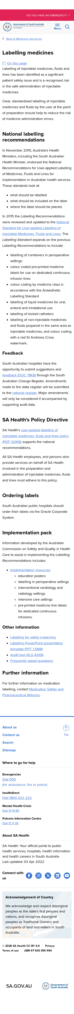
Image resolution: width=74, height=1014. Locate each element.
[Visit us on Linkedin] (57, 875)
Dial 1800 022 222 (17, 798)
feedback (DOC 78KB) (19, 375)
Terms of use (10, 950)
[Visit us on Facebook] (29, 875)
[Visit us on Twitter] (48, 875)
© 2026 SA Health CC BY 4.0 (21, 946)
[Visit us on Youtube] (67, 875)
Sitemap (9, 750)
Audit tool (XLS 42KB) (26, 655)
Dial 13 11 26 (10, 823)
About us (9, 727)
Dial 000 (9, 779)
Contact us (11, 735)
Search (7, 742)
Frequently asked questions (31, 661)
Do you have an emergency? (47, 15)
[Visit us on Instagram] (38, 875)
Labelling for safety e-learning (33, 637)
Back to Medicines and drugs (24, 39)
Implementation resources (30, 570)
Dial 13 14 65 (10, 811)
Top (66, 735)
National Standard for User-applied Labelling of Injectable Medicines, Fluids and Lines (35, 228)
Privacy (49, 946)
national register (24, 393)
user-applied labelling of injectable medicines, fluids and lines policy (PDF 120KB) (35, 436)
